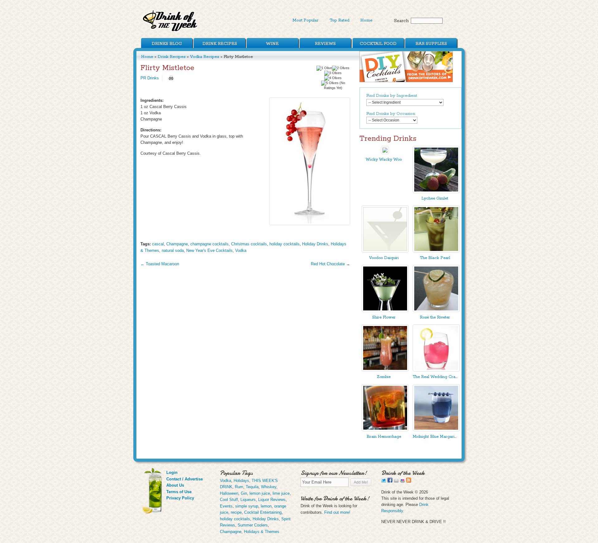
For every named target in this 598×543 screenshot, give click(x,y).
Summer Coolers (253, 525)
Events (226, 506)
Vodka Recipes (204, 56)
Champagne (177, 244)
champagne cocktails (209, 244)
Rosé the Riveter (435, 317)
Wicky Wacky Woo (384, 159)
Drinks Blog (167, 43)
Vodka (240, 250)
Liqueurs (248, 499)
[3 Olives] (333, 73)
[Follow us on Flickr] (402, 481)
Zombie (384, 377)
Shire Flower (384, 317)
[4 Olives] (333, 78)
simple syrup (246, 506)
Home (366, 20)
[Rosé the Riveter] (436, 310)
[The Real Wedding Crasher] (436, 370)
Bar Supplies (431, 43)
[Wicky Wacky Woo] (385, 152)
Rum (239, 486)
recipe (236, 512)
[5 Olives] (330, 83)
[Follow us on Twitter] (383, 481)
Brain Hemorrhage (384, 436)
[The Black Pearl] (436, 251)
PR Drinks (149, 78)
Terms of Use (179, 491)
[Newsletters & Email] (396, 481)
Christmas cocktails (249, 244)
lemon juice (259, 493)
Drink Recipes (219, 43)
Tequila (252, 486)
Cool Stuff (229, 499)
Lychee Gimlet (434, 198)
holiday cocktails (284, 244)
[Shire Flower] (385, 310)
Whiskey (268, 486)
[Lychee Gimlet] (436, 191)
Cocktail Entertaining (263, 512)
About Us (175, 485)
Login (172, 472)
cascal (158, 244)
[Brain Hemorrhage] (385, 429)
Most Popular (305, 20)
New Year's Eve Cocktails (209, 250)
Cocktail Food (378, 43)
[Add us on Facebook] (389, 481)
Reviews (325, 43)
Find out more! (337, 512)
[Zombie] (385, 370)
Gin (244, 493)
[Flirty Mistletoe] (309, 161)
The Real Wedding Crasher (438, 377)
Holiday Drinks (315, 244)
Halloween (229, 493)
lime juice (281, 493)
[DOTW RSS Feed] (408, 481)
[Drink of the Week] (170, 31)
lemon (266, 506)
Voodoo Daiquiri (384, 258)
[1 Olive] (324, 68)
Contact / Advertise (184, 479)
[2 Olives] (340, 68)
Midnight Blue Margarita (435, 436)
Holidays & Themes (261, 531)
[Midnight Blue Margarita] (436, 429)
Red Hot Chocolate (328, 264)
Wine (272, 43)
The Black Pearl (435, 258)
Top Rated (339, 20)
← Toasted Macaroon (159, 264)
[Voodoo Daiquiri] (385, 251)
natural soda (173, 250)
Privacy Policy (180, 498)
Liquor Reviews (272, 499)
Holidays (241, 480)
